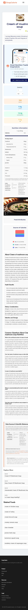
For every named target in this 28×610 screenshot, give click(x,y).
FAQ (3, 588)
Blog (3, 573)
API (2, 575)
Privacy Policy (5, 595)
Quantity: (19, 87)
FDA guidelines (22, 451)
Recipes (4, 584)
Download (4, 571)
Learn (3, 586)
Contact (4, 599)
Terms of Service (6, 597)
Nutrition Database (7, 582)
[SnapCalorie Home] (10, 2)
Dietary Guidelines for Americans (12, 453)
